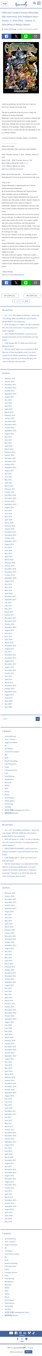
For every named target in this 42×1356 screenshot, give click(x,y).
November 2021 (10, 461)
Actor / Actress (10, 739)
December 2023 (10, 385)
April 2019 (8, 557)
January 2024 (9, 381)
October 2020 (9, 501)
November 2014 (10, 658)
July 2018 (8, 584)
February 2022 (10, 452)
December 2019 (10, 532)
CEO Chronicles (28, 29)
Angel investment (11, 742)
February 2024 (10, 378)
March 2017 (9, 612)
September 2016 (10, 627)
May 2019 (8, 553)
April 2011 (8, 679)
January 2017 (9, 615)
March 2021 (9, 486)
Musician (8, 782)
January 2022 (9, 455)
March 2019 (9, 560)
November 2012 (10, 670)
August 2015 (9, 649)
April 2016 (8, 639)
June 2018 (8, 587)
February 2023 (10, 415)
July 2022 (8, 437)
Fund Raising (9, 776)
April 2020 (8, 520)
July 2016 (8, 633)
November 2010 (10, 686)
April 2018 (8, 593)
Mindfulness (9, 779)
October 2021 (9, 464)
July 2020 (8, 510)
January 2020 (9, 529)
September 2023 (10, 394)
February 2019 (10, 563)
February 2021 (10, 489)
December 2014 (10, 655)
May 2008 (8, 707)
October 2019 (9, 538)
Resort (7, 795)
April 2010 (8, 698)
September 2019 (10, 541)
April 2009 (8, 701)
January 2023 (9, 418)
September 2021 (10, 467)
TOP (4, 3)
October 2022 (9, 428)
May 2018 (8, 590)
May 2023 (8, 406)
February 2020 (10, 526)
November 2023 (10, 388)
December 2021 (10, 458)
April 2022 (8, 446)
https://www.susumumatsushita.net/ (13, 275)
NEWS (36, 29)
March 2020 (9, 523)
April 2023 (8, 409)
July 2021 (8, 474)
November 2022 (10, 425)
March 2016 (9, 643)
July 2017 (8, 603)
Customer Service (11, 770)
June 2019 (8, 550)
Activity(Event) (10, 736)
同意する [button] (28, 1352)
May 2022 (8, 443)
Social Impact (9, 798)
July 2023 (8, 400)
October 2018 (9, 575)
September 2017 (10, 600)
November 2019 (10, 535)
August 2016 (9, 630)
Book (21, 29)
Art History (9, 749)
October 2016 (9, 624)
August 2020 (9, 507)
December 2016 (10, 618)
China (7, 767)
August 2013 (9, 667)
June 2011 (8, 676)
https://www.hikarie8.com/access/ (12, 169)
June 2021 (8, 477)
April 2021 (8, 483)
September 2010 (10, 692)
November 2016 (10, 621)
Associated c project (12, 752)
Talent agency (10, 801)
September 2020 (10, 504)
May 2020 (8, 517)
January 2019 (9, 566)
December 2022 (10, 421)
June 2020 (8, 514)
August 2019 (9, 544)
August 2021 (9, 471)
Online (7, 792)
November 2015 (10, 646)
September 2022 (10, 431)
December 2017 (10, 596)
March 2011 (9, 682)
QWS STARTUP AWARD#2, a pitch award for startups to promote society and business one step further (20, 337)
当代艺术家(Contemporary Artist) (17, 810)
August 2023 (9, 397)
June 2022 (8, 440)
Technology (9, 804)
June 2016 (8, 636)
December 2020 (10, 495)
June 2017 (8, 606)
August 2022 (9, 434)
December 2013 (10, 664)
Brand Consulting (11, 761)
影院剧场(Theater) (11, 813)
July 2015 (8, 652)
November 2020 (10, 498)
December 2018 (10, 569)
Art (18, 29)
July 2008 (8, 704)
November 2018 (10, 572)
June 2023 (8, 403)
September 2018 (10, 578)
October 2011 (9, 673)
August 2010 (9, 695)
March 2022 (9, 449)
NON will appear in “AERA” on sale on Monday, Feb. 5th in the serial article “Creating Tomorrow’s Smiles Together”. (21, 328)
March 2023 (9, 412)
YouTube (8, 807)
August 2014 (9, 661)
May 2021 (8, 480)
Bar (6, 755)
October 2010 (9, 689)
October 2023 (9, 391)
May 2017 (8, 609)
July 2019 (8, 547)
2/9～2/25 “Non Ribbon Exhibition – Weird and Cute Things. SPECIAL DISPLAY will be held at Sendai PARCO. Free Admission (20, 318)
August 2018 (9, 581)
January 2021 (9, 492)
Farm (6, 773)
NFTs (6, 788)
